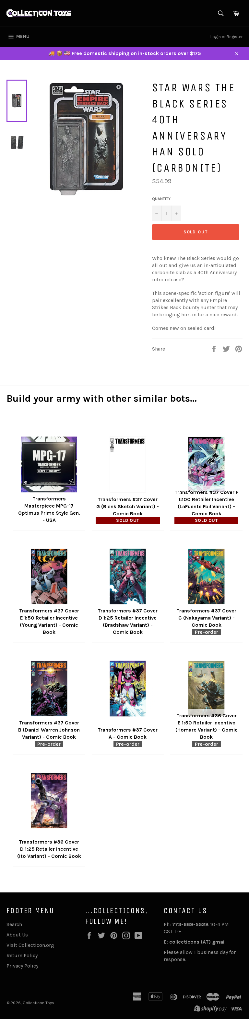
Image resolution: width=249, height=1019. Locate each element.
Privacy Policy (22, 966)
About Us (17, 935)
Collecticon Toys (38, 1002)
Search (14, 924)
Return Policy (22, 955)
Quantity (161, 198)
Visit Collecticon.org (30, 945)
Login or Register (226, 36)
